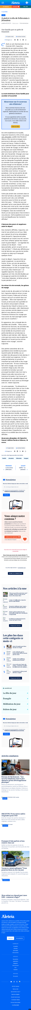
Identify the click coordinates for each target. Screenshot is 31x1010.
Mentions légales (15, 994)
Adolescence (6, 880)
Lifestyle (16, 948)
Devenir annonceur (15, 997)
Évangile (7, 698)
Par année (15, 976)
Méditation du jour (11, 704)
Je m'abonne (6, 6)
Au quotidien (5, 11)
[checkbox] (3, 490)
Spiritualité (15, 950)
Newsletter (15, 959)
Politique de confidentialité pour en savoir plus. (14, 491)
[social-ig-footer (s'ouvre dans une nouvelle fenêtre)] (19, 981)
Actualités (15, 946)
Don (15, 967)
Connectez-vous (22, 567)
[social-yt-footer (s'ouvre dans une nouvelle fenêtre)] (11, 981)
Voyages (26, 458)
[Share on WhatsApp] (25, 39)
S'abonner (10, 938)
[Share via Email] (23, 39)
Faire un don (15, 126)
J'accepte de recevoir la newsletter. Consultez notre (15, 491)
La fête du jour (9, 693)
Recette (5, 798)
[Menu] (6, 3)
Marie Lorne (15, 23)
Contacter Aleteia (15, 999)
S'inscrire (6, 495)
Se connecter (19, 938)
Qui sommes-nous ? (15, 991)
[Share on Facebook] (15, 39)
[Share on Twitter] (20, 39)
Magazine (15, 963)
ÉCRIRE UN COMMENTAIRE (15, 573)
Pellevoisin (19, 458)
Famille (4, 458)
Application (15, 961)
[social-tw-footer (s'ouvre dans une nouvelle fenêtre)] (17, 981)
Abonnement (15, 965)
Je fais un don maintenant (12, 537)
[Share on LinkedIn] (17, 39)
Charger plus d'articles (15, 625)
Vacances (5, 825)
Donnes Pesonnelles (15, 1002)
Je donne (15, 6)
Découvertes (15, 952)
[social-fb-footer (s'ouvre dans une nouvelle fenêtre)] (14, 981)
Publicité (15, 969)
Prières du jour (9, 709)
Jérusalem (11, 458)
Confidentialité (15, 1005)
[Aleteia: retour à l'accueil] (15, 2)
